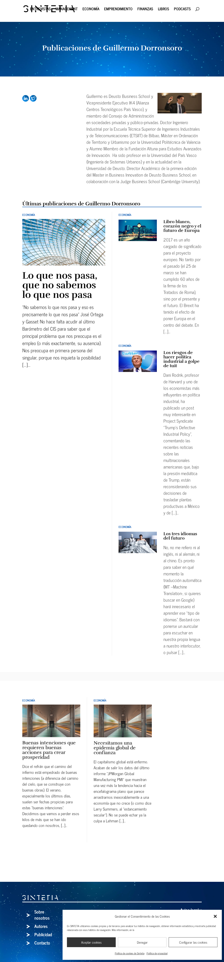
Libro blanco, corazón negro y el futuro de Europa (182, 226)
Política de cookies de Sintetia (129, 953)
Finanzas (145, 9)
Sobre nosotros (42, 914)
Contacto (42, 942)
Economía (90, 9)
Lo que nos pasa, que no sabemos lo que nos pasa (59, 285)
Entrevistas (40, 9)
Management (67, 9)
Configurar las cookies (193, 942)
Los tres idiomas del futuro (180, 536)
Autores (41, 926)
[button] (215, 916)
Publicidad (43, 934)
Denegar (142, 942)
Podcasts (182, 9)
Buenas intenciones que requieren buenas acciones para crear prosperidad (49, 750)
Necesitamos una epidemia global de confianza (115, 747)
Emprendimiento (118, 9)
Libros (163, 9)
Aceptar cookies (91, 942)
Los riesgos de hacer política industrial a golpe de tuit (181, 359)
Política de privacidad (157, 953)
